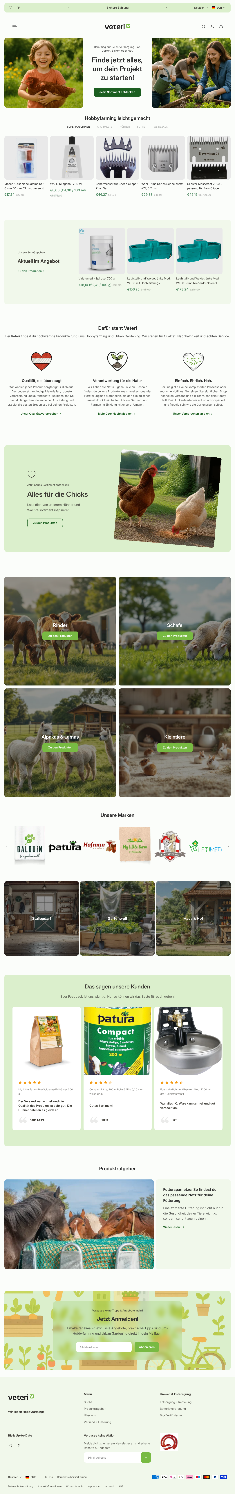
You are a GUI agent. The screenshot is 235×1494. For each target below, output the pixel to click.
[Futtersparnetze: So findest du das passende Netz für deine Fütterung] (78, 1224)
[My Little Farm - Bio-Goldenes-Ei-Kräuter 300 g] (46, 1068)
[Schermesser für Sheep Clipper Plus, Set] (117, 158)
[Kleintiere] (175, 742)
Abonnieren (147, 1347)
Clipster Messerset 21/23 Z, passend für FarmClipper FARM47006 (205, 186)
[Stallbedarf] (41, 918)
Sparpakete (104, 126)
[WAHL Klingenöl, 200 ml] (72, 158)
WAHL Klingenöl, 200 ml (66, 184)
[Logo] (117, 26)
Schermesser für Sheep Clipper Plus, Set (117, 186)
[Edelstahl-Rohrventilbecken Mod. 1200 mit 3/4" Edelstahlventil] (188, 1068)
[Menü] (14, 27)
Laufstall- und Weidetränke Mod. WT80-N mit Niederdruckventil (197, 281)
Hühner (125, 126)
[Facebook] (19, 8)
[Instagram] (10, 8)
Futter (141, 126)
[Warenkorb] (221, 27)
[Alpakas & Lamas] (60, 742)
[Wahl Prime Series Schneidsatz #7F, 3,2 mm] (163, 158)
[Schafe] (175, 631)
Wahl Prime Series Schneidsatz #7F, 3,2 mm (162, 186)
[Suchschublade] (203, 27)
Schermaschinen (78, 126)
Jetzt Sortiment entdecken (117, 92)
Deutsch (13, 1477)
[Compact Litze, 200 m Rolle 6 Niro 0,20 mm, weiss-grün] (118, 1068)
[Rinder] (60, 631)
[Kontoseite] (212, 27)
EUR (33, 1477)
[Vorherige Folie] (6, 846)
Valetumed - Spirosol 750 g (97, 278)
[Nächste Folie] (166, 8)
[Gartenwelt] (117, 918)
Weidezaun (161, 126)
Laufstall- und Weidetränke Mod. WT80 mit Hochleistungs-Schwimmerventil (149, 281)
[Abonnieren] (146, 1457)
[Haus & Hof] (193, 918)
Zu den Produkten (45, 523)
